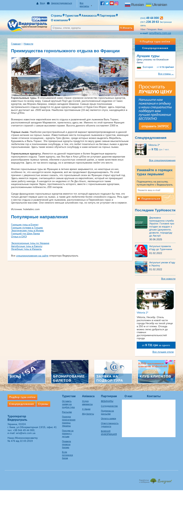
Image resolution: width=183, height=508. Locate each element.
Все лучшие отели (163, 351)
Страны (43, 404)
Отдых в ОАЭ (19, 236)
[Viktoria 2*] (141, 149)
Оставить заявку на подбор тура (68, 404)
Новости (28, 43)
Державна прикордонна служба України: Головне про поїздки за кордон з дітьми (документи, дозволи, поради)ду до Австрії (161, 226)
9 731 (165, 67)
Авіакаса (88, 396)
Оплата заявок (108, 418)
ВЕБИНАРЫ (107, 401)
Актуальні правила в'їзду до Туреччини (160, 248)
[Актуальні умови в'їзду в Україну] (142, 267)
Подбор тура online (156, 41)
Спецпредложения (155, 48)
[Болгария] (139, 67)
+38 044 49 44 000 (23, 430)
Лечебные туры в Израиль (26, 249)
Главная (16, 43)
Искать (128, 27)
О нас (128, 396)
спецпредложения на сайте (32, 255)
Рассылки (67, 412)
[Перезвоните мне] (161, 17)
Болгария (148, 67)
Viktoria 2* (154, 145)
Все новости (168, 278)
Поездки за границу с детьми (67, 433)
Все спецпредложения (162, 160)
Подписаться (150, 198)
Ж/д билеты (88, 414)
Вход (42, 3)
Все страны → (166, 73)
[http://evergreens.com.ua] (155, 480)
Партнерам (109, 396)
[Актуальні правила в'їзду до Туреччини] (142, 250)
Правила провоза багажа (66, 444)
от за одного (156, 345)
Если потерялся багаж (67, 455)
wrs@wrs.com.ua (160, 33)
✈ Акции (86, 409)
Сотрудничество (109, 406)
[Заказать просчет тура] (155, 108)
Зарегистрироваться (61, 3)
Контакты (154, 396)
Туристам (69, 396)
